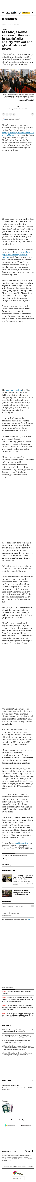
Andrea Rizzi (16, 881)
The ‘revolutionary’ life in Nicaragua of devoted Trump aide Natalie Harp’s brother (18, 1030)
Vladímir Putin (19, 906)
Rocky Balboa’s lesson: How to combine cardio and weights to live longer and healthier (18, 1053)
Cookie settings (22, 1166)
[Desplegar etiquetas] (32, 906)
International (10, 19)
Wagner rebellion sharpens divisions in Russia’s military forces (22, 892)
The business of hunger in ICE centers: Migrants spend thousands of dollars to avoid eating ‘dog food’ (17, 1007)
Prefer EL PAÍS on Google (11, 119)
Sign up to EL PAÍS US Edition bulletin (16, 855)
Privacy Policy (13, 1166)
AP (18, 106)
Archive (5, 1101)
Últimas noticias (8, 988)
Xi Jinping (10, 906)
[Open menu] (3, 12)
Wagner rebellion (14, 390)
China (9, 24)
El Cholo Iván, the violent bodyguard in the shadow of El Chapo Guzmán (17, 1041)
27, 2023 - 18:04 (20, 109)
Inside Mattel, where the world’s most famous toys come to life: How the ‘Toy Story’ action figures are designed (17, 999)
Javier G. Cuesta (17, 883)
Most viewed (6, 1025)
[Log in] (32, 12)
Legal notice (6, 1166)
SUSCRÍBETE (26, 12)
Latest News (15, 24)
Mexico (4, 24)
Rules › (32, 865)
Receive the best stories (10, 1085)
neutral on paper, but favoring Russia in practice (16, 254)
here (29, 919)
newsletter (6, 1080)
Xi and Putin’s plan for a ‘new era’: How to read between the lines (23, 877)
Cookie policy (29, 1166)
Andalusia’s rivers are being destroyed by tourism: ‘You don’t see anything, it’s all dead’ (17, 1036)
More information (6, 915)
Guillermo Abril (25, 881)
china (4, 29)
